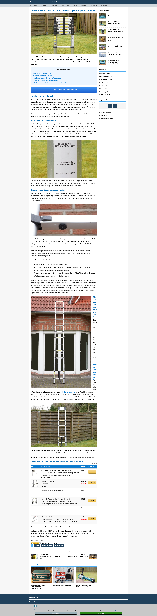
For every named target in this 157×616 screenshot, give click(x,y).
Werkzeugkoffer (93, 5)
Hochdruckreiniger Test (106, 79)
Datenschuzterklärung (106, 118)
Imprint (114, 610)
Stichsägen (83, 5)
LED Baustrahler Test (106, 82)
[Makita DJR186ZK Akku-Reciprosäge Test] (102, 16)
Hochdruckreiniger (65, 5)
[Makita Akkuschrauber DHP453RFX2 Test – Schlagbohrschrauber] (41, 575)
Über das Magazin (105, 112)
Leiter (37, 546)
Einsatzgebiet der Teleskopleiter (46, 80)
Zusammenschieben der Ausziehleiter (48, 78)
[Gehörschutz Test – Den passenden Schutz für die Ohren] (102, 39)
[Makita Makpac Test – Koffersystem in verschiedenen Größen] (102, 62)
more (35, 609)
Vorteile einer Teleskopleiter (42, 75)
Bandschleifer (104, 5)
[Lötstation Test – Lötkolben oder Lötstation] (63, 575)
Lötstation (75, 5)
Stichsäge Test (104, 85)
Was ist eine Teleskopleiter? (42, 73)
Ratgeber (45, 2)
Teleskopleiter (47, 546)
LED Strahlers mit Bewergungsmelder (95, 370)
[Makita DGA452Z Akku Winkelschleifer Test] (86, 575)
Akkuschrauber (33, 5)
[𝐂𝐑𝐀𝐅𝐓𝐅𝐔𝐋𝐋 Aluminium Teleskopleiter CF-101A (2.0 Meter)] (34, 486)
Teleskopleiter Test (105, 89)
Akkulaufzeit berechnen (58, 2)
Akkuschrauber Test (106, 73)
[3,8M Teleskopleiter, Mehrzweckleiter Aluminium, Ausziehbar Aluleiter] (34, 475)
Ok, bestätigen (101, 613)
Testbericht (59, 546)
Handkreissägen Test (106, 76)
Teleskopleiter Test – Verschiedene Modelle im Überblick (51, 83)
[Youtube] (115, 106)
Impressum (103, 115)
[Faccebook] (110, 106)
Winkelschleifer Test (106, 95)
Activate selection (56, 613)
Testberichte (33, 2)
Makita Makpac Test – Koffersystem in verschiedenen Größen (115, 62)
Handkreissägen (54, 5)
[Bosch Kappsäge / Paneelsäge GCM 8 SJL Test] (102, 47)
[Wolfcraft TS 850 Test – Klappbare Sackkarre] (102, 54)
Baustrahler (43, 5)
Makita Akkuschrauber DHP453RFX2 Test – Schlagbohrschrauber (38, 587)
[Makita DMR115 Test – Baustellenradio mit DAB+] (102, 31)
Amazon (92, 472)
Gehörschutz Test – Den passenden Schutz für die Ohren (116, 39)
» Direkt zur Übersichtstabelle (63, 90)
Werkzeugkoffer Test (106, 92)
